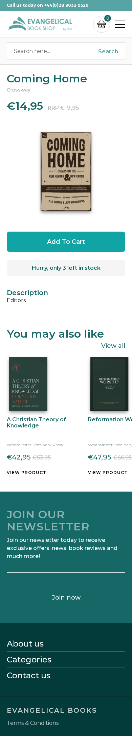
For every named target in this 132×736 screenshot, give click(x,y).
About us (25, 644)
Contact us (28, 676)
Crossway (18, 89)
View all (113, 345)
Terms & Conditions (33, 723)
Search (108, 51)
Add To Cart (66, 241)
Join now (66, 597)
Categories (29, 660)
